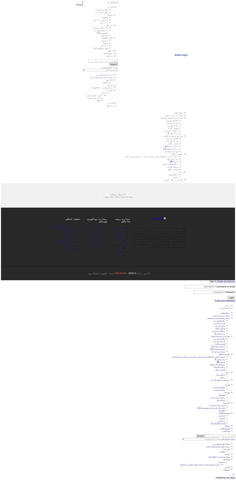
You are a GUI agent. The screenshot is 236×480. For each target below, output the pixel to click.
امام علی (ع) (218, 346)
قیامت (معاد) (218, 423)
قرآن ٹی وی (219, 323)
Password (229, 292)
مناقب (109, 105)
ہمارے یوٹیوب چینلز (218, 318)
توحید (221, 415)
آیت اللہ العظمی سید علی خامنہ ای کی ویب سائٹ (198, 356)
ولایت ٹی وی (219, 320)
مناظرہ (226, 431)
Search (113, 64)
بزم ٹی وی (219, 325)
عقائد (109, 90)
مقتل (105, 82)
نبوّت (222, 418)
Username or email (225, 286)
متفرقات (225, 428)
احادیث (221, 400)
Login (231, 297)
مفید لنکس (224, 354)
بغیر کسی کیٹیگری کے (101, 77)
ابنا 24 (221, 361)
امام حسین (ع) (217, 349)
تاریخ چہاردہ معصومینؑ (211, 407)
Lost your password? (225, 300)
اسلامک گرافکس (217, 364)
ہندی (222, 377)
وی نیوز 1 (220, 333)
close (232, 477)
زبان (227, 372)
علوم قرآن (219, 389)
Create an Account (226, 281)
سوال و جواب (218, 351)
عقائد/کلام (224, 413)
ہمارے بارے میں (221, 315)
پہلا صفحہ (128, 197)
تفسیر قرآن (218, 387)
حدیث (110, 85)
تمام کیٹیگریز (104, 74)
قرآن (110, 103)
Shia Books (121, 273)
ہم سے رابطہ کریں (220, 379)
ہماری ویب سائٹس (220, 336)
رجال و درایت (217, 397)
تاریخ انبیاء (217, 405)
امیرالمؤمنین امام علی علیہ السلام (95, 98)
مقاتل (221, 410)
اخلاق (227, 425)
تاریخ (109, 80)
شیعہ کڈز (220, 328)
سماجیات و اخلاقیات (102, 87)
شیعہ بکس (220, 369)
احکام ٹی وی (218, 331)
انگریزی (220, 374)
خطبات (221, 395)
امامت (104, 92)
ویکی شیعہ (219, 367)
